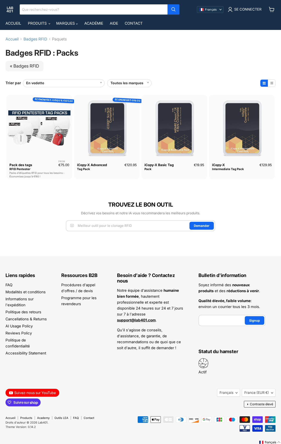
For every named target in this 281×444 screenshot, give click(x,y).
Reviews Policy (18, 333)
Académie (93, 23)
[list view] (271, 83)
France (256, 393)
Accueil (13, 23)
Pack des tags (20, 165)
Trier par (13, 83)
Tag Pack (83, 169)
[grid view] (264, 83)
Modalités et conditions (25, 292)
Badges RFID (35, 39)
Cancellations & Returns (26, 319)
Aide (114, 23)
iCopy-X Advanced (92, 165)
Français (226, 393)
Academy (43, 418)
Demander (201, 226)
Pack (147, 169)
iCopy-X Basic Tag (159, 165)
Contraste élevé (259, 404)
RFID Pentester (19, 169)
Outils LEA (61, 418)
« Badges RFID (24, 66)
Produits (38, 23)
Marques (66, 23)
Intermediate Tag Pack (228, 169)
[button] (270, 442)
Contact (134, 23)
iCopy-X (218, 165)
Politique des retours (23, 312)
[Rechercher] (173, 9)
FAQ (9, 285)
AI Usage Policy (19, 326)
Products (26, 418)
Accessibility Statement (25, 353)
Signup (254, 320)
